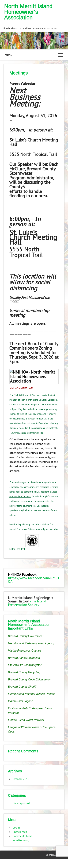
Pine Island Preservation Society (27, 603)
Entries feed (20, 831)
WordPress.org (21, 840)
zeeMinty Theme (55, 854)
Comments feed (22, 836)
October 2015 (21, 779)
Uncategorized (21, 803)
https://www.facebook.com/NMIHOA (33, 580)
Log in (16, 827)
